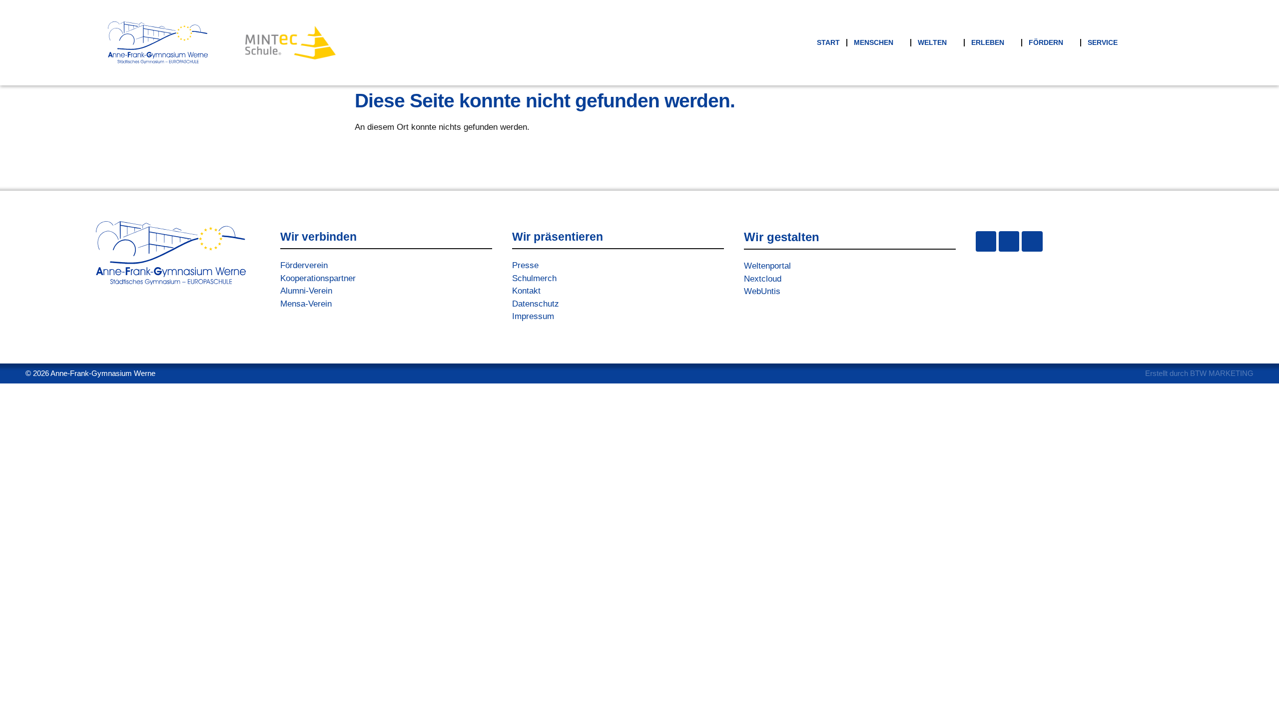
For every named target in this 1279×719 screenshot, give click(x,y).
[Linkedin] (1032, 241)
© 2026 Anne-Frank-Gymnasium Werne (90, 373)
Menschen (873, 42)
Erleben (987, 42)
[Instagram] (986, 241)
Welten (932, 42)
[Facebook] (1009, 241)
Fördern (1046, 42)
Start (828, 42)
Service (1103, 42)
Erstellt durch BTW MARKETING (1199, 373)
